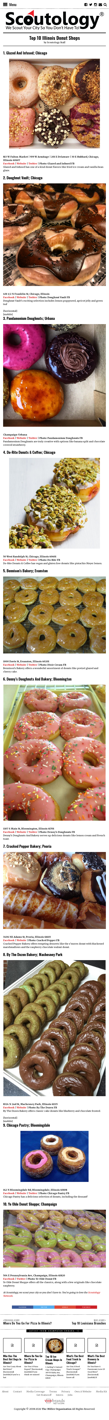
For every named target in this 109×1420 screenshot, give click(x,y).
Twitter (32, 163)
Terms (53, 1391)
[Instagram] (95, 4)
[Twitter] (90, 4)
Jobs (70, 1394)
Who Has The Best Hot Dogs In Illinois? (12, 1359)
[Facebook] (85, 4)
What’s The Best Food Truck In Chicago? (75, 1359)
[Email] (100, 4)
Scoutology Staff (56, 42)
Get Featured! (43, 1394)
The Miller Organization (57, 1409)
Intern (59, 1394)
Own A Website (83, 1391)
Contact (17, 1391)
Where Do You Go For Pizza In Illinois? (33, 1359)
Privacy (65, 1391)
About (5, 1391)
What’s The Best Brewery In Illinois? (96, 1359)
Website (21, 163)
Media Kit (101, 1391)
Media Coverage (35, 1391)
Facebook (9, 163)
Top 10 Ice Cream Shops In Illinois (53, 1360)
